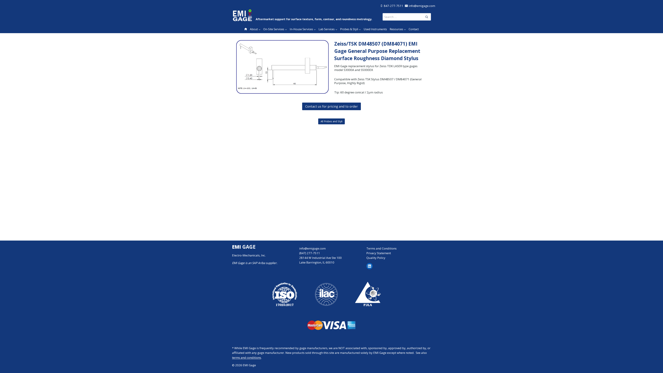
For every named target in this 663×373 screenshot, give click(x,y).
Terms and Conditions (381, 248)
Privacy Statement (378, 253)
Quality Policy (375, 258)
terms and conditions (246, 358)
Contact (414, 29)
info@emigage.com (312, 248)
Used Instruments (375, 29)
